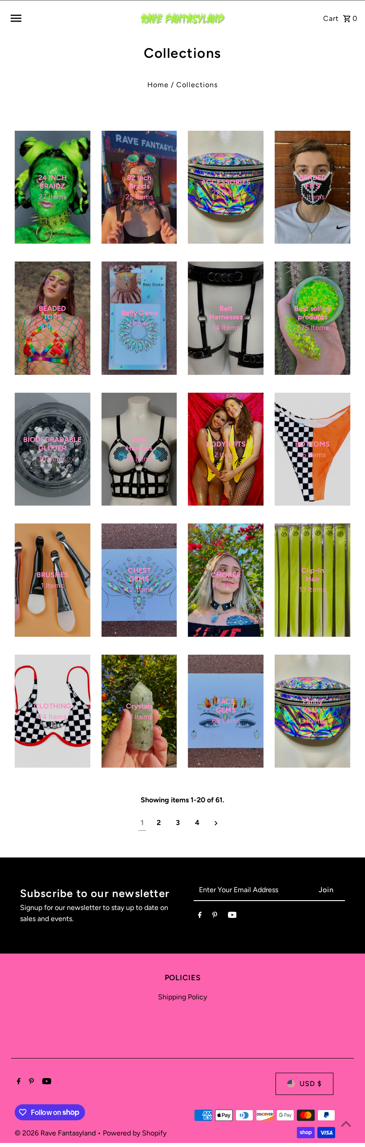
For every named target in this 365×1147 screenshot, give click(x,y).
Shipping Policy (182, 997)
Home (158, 84)
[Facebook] (200, 916)
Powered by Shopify (134, 1133)
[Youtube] (232, 916)
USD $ (311, 1083)
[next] (216, 823)
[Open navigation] (70, 18)
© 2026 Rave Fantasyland (56, 1133)
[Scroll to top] (346, 1124)
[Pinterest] (214, 916)
